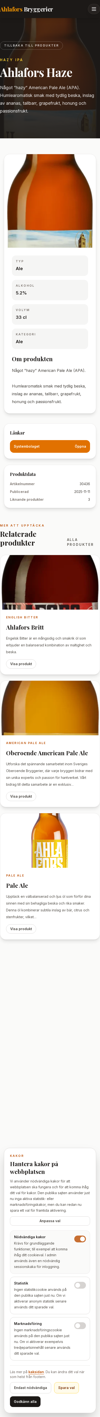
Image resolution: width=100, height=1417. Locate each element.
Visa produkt (21, 664)
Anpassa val (50, 1221)
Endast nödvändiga (30, 1388)
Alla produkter (80, 542)
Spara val (66, 1388)
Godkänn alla (25, 1401)
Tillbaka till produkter (31, 45)
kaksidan (36, 1372)
